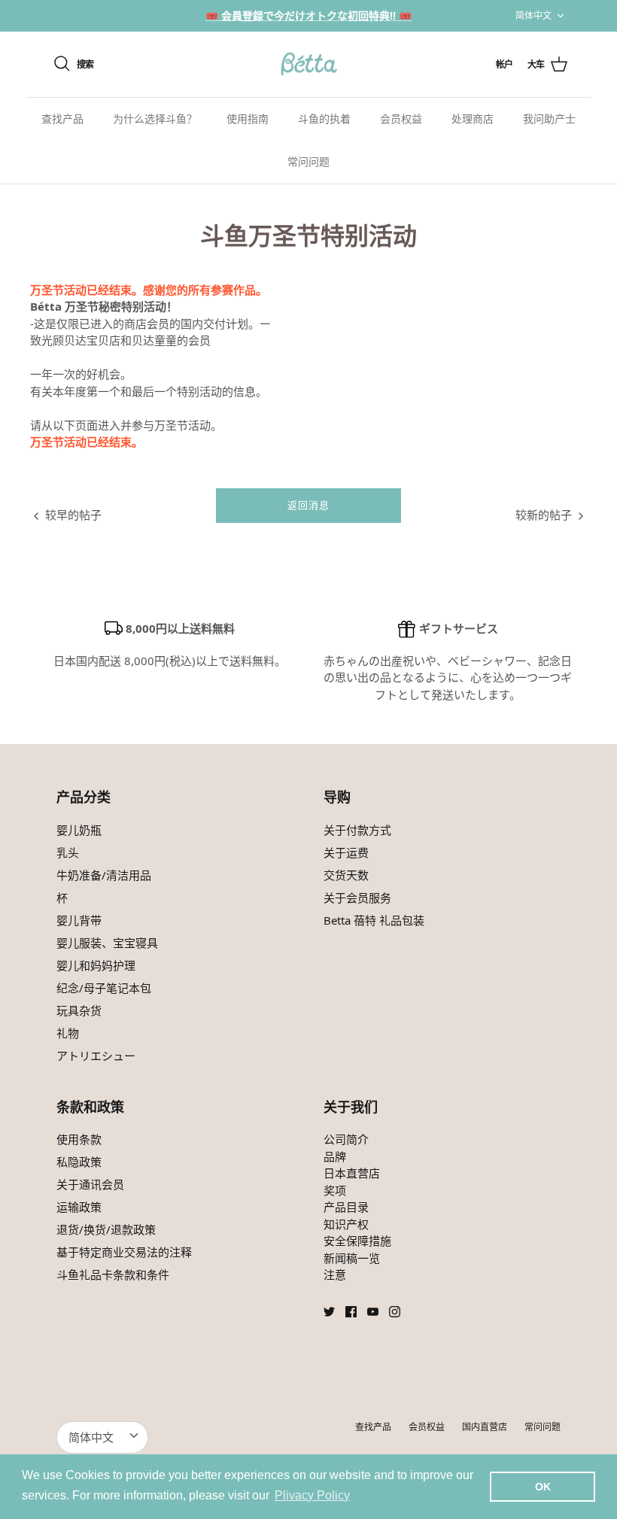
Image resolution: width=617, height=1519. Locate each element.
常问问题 (308, 162)
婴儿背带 (79, 920)
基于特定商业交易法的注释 (124, 1251)
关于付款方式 (357, 829)
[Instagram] (394, 1311)
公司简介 (346, 1139)
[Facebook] (351, 1311)
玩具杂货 (79, 1010)
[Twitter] (329, 1311)
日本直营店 (352, 1172)
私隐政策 (79, 1161)
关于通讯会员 (90, 1184)
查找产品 (62, 119)
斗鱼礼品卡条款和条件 (112, 1274)
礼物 (67, 1033)
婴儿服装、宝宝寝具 (107, 942)
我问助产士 (549, 119)
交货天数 (346, 875)
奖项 (335, 1190)
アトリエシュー (95, 1055)
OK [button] (543, 1487)
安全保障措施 (357, 1240)
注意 (335, 1274)
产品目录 (346, 1206)
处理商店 (472, 119)
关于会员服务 (357, 897)
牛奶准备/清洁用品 (103, 875)
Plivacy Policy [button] (312, 1495)
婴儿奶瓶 (79, 829)
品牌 (335, 1156)
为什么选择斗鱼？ (155, 119)
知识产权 (346, 1224)
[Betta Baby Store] (308, 65)
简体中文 (533, 15)
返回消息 (308, 505)
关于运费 (346, 852)
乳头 (67, 852)
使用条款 (79, 1139)
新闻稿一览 (352, 1257)
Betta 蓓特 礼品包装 (374, 920)
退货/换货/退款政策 (106, 1229)
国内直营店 (484, 1426)
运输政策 (79, 1206)
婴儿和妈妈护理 (95, 965)
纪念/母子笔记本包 (103, 987)
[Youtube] (372, 1311)
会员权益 (401, 119)
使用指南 (247, 119)
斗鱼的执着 (324, 119)
